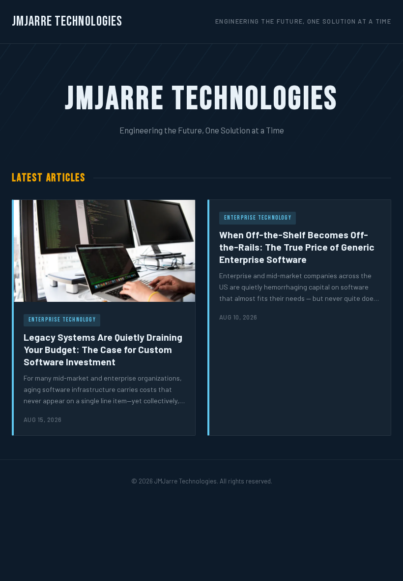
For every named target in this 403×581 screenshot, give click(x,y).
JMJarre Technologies (67, 21)
